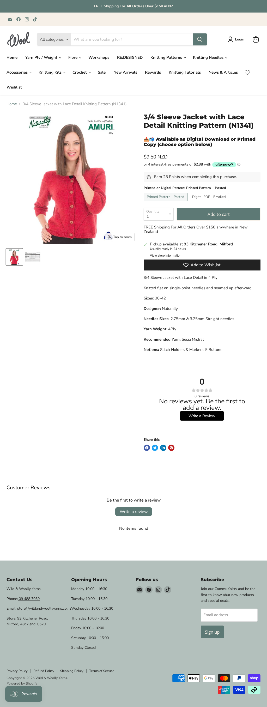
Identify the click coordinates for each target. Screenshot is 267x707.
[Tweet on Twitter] (155, 448)
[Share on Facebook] (147, 448)
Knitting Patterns (166, 57)
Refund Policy (43, 671)
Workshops (98, 57)
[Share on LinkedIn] (163, 448)
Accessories (18, 72)
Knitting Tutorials (185, 72)
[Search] (200, 39)
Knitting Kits (51, 72)
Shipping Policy (71, 671)
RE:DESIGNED (130, 57)
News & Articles (223, 72)
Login (239, 39)
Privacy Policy (17, 671)
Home (12, 57)
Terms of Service (101, 671)
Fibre (73, 57)
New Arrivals (125, 72)
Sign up (212, 632)
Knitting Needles (208, 57)
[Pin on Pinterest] (171, 448)
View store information (165, 255)
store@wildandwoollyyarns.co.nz (43, 608)
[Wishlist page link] (247, 72)
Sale (102, 72)
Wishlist (14, 87)
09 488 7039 (29, 598)
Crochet (80, 72)
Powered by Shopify (22, 683)
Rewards (153, 72)
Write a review (134, 512)
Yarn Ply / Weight (41, 57)
